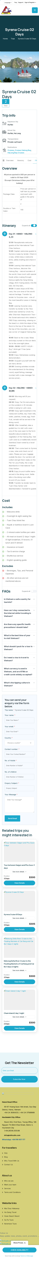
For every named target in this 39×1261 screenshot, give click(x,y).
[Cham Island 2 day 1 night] (19, 1000)
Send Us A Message (27, 1256)
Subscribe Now (19, 1079)
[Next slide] (35, 67)
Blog (6, 1157)
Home (5, 39)
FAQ (5, 1153)
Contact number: (12, 749)
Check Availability (19, 1250)
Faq (15, 2)
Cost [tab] (29, 160)
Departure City (13, 122)
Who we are (8, 1181)
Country (9, 738)
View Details (19, 883)
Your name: (10, 715)
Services (7, 1188)
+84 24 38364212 (11, 1112)
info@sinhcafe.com (12, 1135)
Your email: (10, 727)
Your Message (11, 795)
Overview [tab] (10, 160)
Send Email (12, 818)
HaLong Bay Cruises (16, 153)
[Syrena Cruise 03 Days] (19, 901)
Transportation (13, 139)
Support (20, 2)
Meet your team (10, 1185)
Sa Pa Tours (9, 1220)
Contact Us (8, 1165)
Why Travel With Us (11, 1161)
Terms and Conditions (12, 1192)
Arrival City (11, 130)
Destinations (12, 147)
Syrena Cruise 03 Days (13, 914)
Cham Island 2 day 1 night (14, 1013)
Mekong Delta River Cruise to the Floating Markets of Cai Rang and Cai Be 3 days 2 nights (19, 964)
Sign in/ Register (30, 2)
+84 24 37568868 (27, 1112)
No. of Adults (11, 761)
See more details (18, 872)
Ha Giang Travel (10, 1212)
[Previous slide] (3, 67)
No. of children (11, 772)
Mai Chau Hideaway (11, 1208)
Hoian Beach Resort (11, 1216)
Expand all (26, 226)
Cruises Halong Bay (23, 150)
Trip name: (10, 710)
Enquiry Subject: (12, 783)
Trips (13, 39)
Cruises (11, 150)
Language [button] (7, 2)
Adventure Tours (10, 1224)
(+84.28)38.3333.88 (12, 1131)
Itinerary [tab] (20, 160)
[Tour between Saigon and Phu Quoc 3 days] (19, 851)
